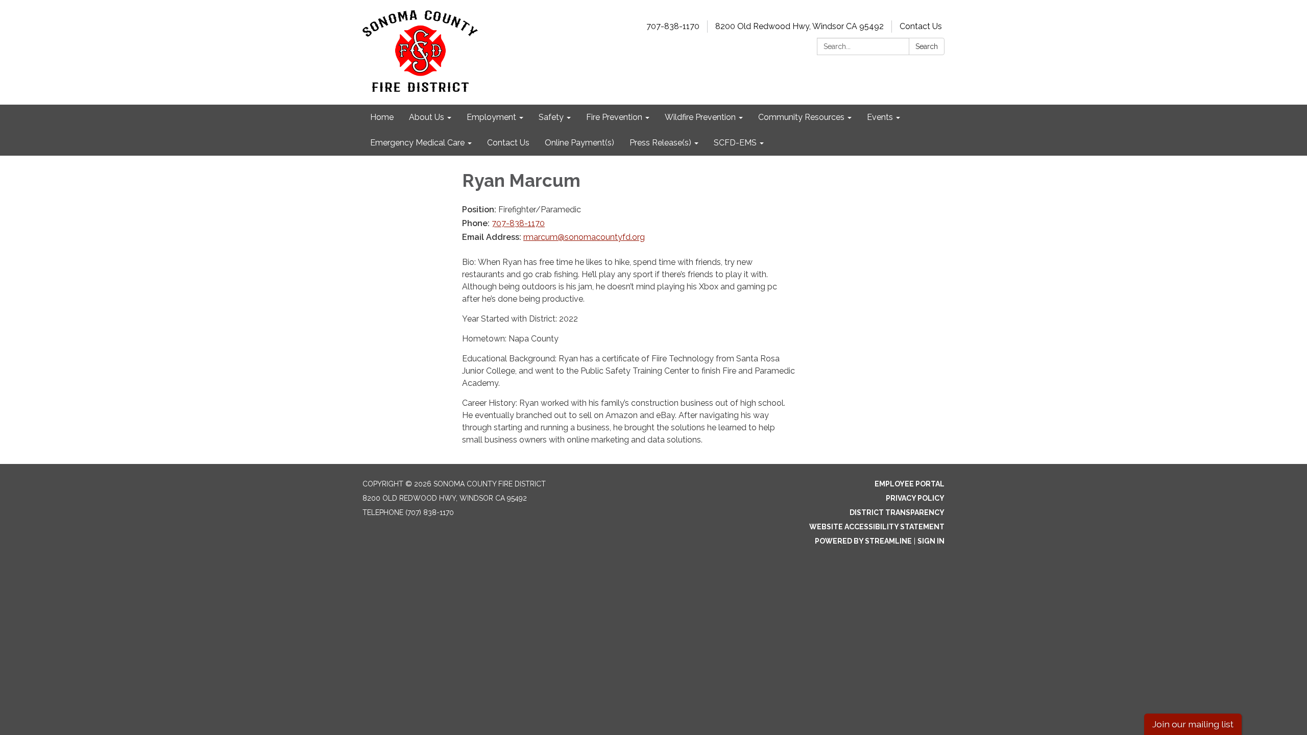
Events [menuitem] (880, 117)
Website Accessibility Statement (877, 527)
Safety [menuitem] (551, 117)
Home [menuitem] (382, 117)
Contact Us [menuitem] (508, 143)
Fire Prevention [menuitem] (614, 117)
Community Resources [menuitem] (801, 117)
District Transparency (897, 512)
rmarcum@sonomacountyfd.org (584, 237)
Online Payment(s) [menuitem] (579, 143)
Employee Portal (910, 484)
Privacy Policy (915, 498)
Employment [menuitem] (491, 117)
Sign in (931, 541)
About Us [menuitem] (426, 117)
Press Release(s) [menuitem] (660, 143)
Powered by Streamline (863, 541)
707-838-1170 (672, 26)
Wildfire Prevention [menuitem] (700, 117)
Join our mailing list (1192, 724)
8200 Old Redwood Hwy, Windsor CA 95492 (799, 26)
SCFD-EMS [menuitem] (735, 143)
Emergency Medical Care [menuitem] (417, 143)
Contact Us (921, 26)
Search (926, 46)
